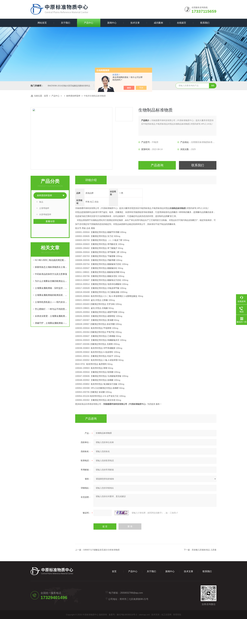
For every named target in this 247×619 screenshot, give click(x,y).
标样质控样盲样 (73, 96)
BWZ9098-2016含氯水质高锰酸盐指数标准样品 (69, 86)
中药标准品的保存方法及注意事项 (51, 274)
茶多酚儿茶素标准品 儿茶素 (204, 550)
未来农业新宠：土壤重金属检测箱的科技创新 (51, 316)
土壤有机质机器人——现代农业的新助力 (51, 302)
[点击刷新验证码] (121, 512)
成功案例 (158, 23)
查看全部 (50, 221)
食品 (41, 202)
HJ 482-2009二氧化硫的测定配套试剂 (51, 260)
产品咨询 (157, 165)
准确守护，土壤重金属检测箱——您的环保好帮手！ (51, 323)
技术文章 (135, 23)
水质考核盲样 (45, 214)
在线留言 (181, 23)
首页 (46, 96)
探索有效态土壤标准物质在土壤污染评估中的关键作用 (51, 267)
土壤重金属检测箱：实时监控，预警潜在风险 (51, 288)
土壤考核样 (44, 208)
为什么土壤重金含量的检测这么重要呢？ (51, 281)
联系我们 (204, 23)
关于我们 (65, 23)
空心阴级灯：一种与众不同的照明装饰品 (51, 309)
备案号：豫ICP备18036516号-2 (123, 614)
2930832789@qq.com (131, 593)
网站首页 (42, 23)
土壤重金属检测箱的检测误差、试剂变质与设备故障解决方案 (51, 295)
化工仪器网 (166, 614)
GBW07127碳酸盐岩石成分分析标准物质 (101, 550)
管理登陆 (177, 614)
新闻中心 (111, 23)
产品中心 (88, 23)
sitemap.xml (144, 614)
